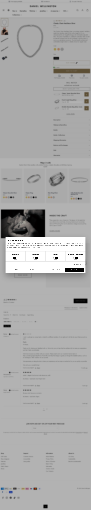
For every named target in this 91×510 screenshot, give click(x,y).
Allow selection (36, 270)
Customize (54, 270)
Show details (77, 265)
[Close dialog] (76, 230)
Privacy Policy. (63, 278)
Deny (16, 270)
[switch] (35, 258)
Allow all (74, 270)
